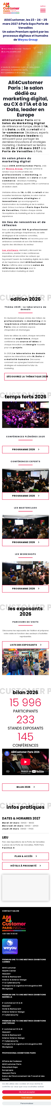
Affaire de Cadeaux (12, 1061)
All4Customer (9, 967)
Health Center (9, 970)
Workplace (7, 988)
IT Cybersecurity (10, 1014)
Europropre (7, 1070)
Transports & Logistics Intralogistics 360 (22, 985)
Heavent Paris (9, 1073)
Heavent (6, 973)
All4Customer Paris (11, 1064)
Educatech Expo (10, 1067)
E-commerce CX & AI (12, 1003)
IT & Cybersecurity (11, 982)
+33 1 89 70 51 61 (9, 933)
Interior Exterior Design (13, 1011)
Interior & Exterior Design (14, 979)
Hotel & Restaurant (11, 976)
